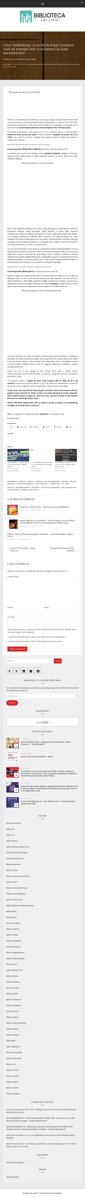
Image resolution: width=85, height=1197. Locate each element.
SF (63, 484)
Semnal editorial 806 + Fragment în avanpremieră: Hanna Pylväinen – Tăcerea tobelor (46, 743)
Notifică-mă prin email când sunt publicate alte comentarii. (37, 637)
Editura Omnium (12, 988)
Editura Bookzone (13, 864)
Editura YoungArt (13, 1094)
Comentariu (13, 577)
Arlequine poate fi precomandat (27, 374)
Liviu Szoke (31, 59)
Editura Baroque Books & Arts (18, 847)
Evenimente (12, 481)
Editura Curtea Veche (14, 900)
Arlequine (36, 487)
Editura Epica (11, 917)
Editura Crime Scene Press (16, 888)
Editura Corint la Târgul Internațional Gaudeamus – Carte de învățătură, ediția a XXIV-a (40, 535)
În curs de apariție (52, 481)
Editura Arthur (12, 841)
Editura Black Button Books (16, 852)
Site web (11, 617)
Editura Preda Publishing (16, 1023)
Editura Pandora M (13, 999)
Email (47, 607)
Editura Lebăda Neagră (15, 958)
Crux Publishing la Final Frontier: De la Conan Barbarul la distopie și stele (42, 464)
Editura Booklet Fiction (15, 858)
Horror (40, 481)
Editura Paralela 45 (13, 1005)
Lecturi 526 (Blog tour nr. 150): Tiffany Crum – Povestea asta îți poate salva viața (48, 802)
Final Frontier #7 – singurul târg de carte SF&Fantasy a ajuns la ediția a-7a (17, 464)
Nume (10, 607)
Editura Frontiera (13, 923)
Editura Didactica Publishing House (20, 905)
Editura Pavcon (12, 1011)
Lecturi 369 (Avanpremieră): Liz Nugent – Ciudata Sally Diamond (40, 1129)
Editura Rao (10, 1041)
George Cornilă (13, 490)
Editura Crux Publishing (50, 487)
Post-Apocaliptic (42, 484)
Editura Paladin (12, 993)
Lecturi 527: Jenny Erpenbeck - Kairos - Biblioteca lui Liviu (28, 1109)
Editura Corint (11, 882)
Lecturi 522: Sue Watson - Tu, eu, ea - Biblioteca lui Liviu (27, 1135)
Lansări (65, 481)
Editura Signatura (13, 1046)
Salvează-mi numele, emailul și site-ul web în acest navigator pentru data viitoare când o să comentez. (42, 630)
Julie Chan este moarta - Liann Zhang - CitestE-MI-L (25, 1144)
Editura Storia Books (14, 1052)
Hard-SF (31, 481)
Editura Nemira (12, 976)
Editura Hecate (12, 935)
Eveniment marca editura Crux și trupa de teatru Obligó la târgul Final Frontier (65, 464)
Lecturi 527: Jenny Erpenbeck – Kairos (37, 756)
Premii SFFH (55, 484)
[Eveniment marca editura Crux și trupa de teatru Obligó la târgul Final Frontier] (66, 455)
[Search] (81, 2)
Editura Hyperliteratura (15, 952)
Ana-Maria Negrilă (23, 487)
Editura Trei (10, 1064)
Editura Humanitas (13, 947)
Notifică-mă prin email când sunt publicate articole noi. (35, 641)
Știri (68, 484)
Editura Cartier (12, 870)
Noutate (11, 484)
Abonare (12, 703)
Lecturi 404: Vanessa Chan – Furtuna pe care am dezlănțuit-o (44, 507)
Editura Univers (12, 1076)
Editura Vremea (12, 1088)
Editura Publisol (12, 1035)
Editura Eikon (11, 911)
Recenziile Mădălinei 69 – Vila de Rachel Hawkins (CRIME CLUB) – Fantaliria (35, 1118)
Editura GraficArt (12, 929)
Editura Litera (11, 964)
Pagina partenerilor (25, 484)
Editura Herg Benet (13, 941)
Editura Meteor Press (14, 970)
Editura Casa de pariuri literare (18, 876)
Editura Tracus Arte (13, 1058)
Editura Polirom (12, 1017)
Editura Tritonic (12, 1070)
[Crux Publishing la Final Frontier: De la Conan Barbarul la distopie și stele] (42, 455)
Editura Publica (12, 1029)
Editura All (10, 829)
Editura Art (10, 835)
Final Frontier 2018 (68, 487)
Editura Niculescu (13, 982)
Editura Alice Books (13, 823)
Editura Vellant (12, 1082)
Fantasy (23, 481)
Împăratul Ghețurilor (30, 490)
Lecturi (73, 481)
